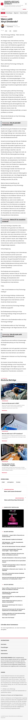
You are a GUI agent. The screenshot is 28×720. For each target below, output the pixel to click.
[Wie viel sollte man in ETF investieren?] (14, 422)
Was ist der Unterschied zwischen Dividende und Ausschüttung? (13, 574)
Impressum (4, 650)
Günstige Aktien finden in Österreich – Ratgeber (8, 464)
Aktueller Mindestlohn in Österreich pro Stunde (14, 557)
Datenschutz (4, 653)
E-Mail (3, 482)
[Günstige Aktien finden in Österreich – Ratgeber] (14, 452)
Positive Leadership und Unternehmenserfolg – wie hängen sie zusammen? (14, 614)
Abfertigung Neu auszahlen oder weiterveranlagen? (10, 593)
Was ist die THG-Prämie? (8, 617)
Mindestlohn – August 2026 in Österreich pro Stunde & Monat (13, 536)
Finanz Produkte (24, 13)
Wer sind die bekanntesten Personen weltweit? (14, 546)
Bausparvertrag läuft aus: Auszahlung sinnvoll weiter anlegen (13, 597)
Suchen (24, 9)
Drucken (15, 30)
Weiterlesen (4, 410)
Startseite (3, 644)
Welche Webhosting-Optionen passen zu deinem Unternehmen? (12, 601)
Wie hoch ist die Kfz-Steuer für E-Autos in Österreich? (12, 605)
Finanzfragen (9, 13)
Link (10, 30)
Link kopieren (10, 482)
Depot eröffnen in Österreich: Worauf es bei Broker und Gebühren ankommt (13, 554)
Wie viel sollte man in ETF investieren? (12, 433)
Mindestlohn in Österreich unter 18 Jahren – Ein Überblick (14, 569)
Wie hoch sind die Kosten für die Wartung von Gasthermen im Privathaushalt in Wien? (13, 578)
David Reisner (10, 26)
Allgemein (16, 13)
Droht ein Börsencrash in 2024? (10, 403)
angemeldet (9, 627)
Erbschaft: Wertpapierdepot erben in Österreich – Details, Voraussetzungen (14, 565)
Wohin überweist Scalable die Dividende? (12, 539)
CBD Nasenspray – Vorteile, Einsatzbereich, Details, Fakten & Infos (12, 543)
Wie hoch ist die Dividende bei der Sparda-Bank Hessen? (14, 561)
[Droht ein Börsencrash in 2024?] (14, 391)
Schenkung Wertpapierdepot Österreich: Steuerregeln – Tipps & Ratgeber (12, 550)
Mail (6, 30)
